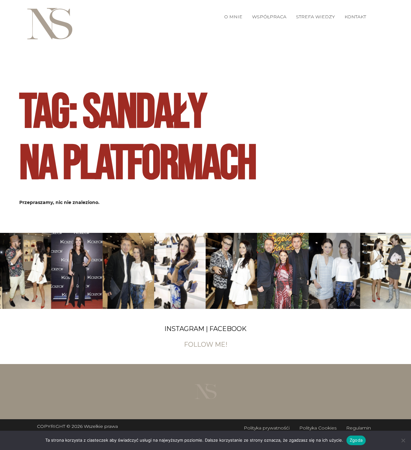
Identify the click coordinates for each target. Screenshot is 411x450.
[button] (269, 16)
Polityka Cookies (318, 428)
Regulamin (358, 428)
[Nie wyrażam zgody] (403, 440)
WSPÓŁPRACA (269, 17)
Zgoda (356, 440)
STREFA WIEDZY (315, 17)
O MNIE (233, 17)
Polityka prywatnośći (267, 428)
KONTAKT (355, 17)
